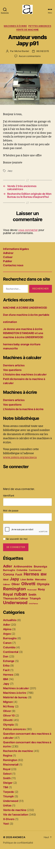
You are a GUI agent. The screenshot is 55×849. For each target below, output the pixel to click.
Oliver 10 (9, 715)
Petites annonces (39, 26)
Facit (18, 574)
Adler (7, 566)
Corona (8, 574)
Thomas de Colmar (15, 598)
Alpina (7, 629)
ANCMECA (19, 837)
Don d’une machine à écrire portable (26, 314)
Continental (35, 570)
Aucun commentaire (30, 56)
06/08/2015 (42, 51)
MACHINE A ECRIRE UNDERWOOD (25, 307)
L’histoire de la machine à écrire (23, 409)
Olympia (43, 584)
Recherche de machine (18, 751)
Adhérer (8, 253)
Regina (7, 755)
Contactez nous (13, 265)
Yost (6, 823)
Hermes (31, 574)
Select (7, 773)
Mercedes (40, 579)
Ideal (5, 579)
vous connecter (28, 230)
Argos (7, 633)
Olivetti (28, 583)
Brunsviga (40, 566)
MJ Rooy (8, 706)
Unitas (7, 805)
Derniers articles (13, 365)
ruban (20, 594)
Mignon (8, 701)
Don (5, 656)
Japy (10, 170)
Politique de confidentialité (18, 842)
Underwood (15, 602)
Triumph (34, 598)
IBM (43, 574)
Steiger (8, 782)
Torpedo (8, 791)
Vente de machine (27, 29)
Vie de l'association (15, 814)
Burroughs (9, 570)
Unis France (33, 604)
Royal (8, 594)
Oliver (15, 584)
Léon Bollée (26, 579)
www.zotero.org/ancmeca (20, 457)
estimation (10, 321)
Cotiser (8, 257)
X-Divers (9, 819)
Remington (14, 588)
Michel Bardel (21, 51)
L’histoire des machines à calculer (25, 374)
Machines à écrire (15, 26)
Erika (6, 665)
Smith (32, 594)
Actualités (9, 620)
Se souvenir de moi (16, 538)
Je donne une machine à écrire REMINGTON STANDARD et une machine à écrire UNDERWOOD (23, 333)
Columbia (21, 570)
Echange (8, 661)
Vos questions (12, 369)
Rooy (41, 589)
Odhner (6, 584)
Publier (7, 261)
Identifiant (8, 495)
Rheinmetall (31, 590)
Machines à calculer (16, 688)
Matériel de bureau (15, 697)
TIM (5, 787)
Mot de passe (10, 510)
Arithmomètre (23, 566)
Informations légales (16, 248)
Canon (7, 642)
